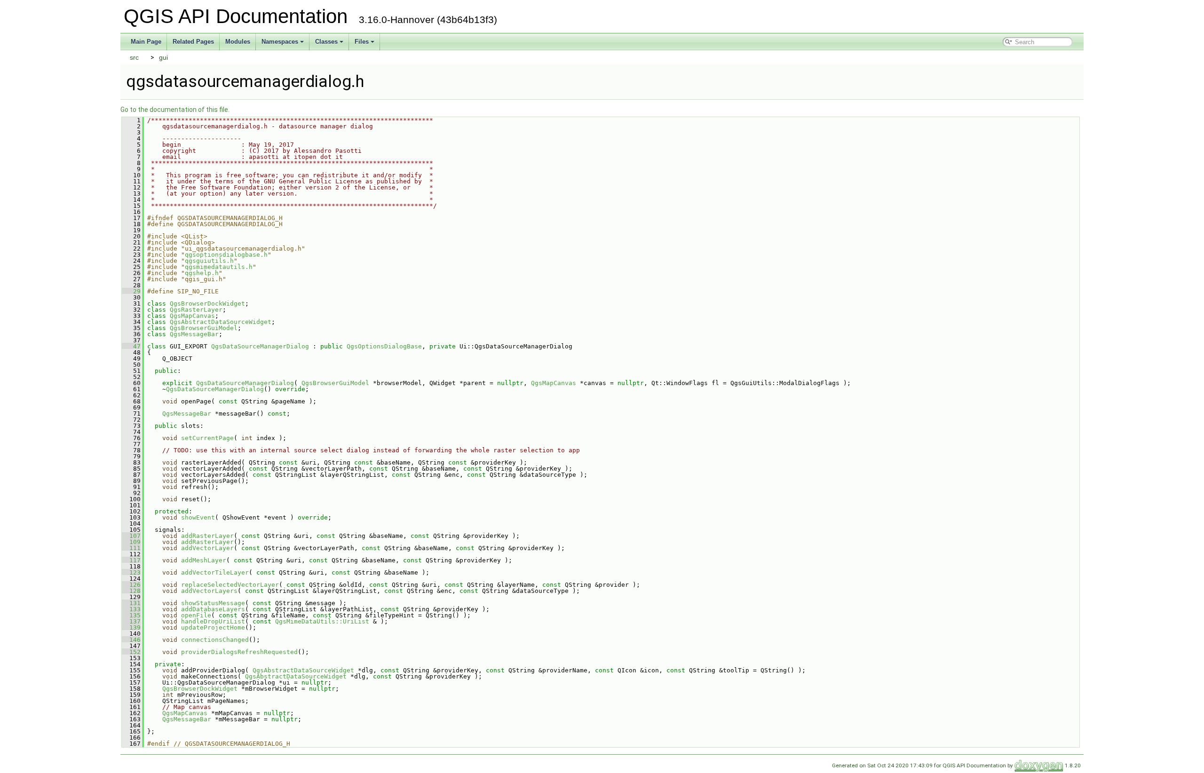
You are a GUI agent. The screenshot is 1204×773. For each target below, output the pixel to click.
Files (362, 41)
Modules (237, 41)
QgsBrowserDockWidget (207, 303)
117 (131, 560)
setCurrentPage (207, 438)
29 (131, 291)
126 (131, 584)
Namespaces (279, 41)
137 (131, 621)
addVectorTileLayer (215, 572)
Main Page (146, 41)
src (134, 57)
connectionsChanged (215, 639)
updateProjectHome (213, 627)
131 (131, 603)
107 (131, 535)
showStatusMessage (213, 603)
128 (131, 590)
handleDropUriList (213, 621)
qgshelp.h (202, 272)
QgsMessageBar (194, 334)
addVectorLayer (207, 548)
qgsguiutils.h (209, 260)
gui (163, 57)
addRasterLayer (207, 535)
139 (131, 627)
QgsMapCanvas (192, 315)
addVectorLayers (209, 590)
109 (131, 541)
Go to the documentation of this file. (175, 109)
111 (131, 548)
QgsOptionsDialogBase (384, 346)
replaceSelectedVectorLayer (230, 584)
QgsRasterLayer (196, 309)
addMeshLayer (203, 560)
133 (131, 609)
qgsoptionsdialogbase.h (226, 254)
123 (131, 572)
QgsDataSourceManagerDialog (260, 346)
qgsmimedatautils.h (219, 266)
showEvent (198, 517)
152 (131, 651)
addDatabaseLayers (213, 609)
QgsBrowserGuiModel (204, 327)
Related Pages (193, 41)
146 (131, 639)
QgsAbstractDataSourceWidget (220, 321)
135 (131, 615)
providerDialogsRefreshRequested (239, 651)
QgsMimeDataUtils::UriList (322, 621)
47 (131, 346)
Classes (326, 41)
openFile (196, 615)
